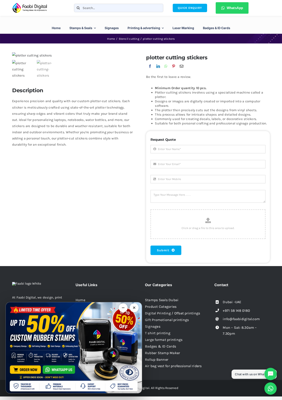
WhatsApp (235, 8)
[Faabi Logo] (29, 4)
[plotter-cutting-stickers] (72, 55)
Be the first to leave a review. (168, 77)
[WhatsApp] (166, 71)
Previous (15, 55)
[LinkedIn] (158, 71)
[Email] (182, 71)
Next (130, 55)
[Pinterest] (174, 71)
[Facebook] (150, 71)
